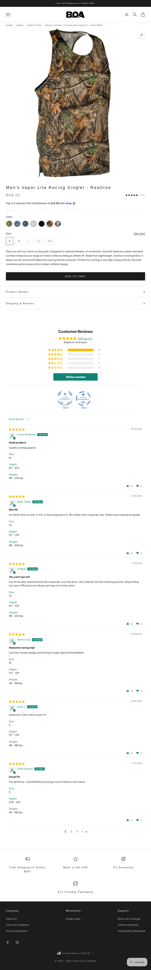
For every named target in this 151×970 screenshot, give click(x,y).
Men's (20, 25)
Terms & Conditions (17, 925)
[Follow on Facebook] (8, 942)
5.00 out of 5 (85, 338)
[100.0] (65, 398)
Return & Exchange (129, 918)
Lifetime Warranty (128, 925)
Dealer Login (73, 918)
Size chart (139, 233)
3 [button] (77, 831)
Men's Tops (35, 25)
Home (9, 25)
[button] (55, 350)
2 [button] (71, 831)
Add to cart (75, 276)
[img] (17, 429)
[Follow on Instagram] (17, 942)
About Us (11, 918)
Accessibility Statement (131, 931)
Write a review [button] (75, 377)
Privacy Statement (16, 931)
